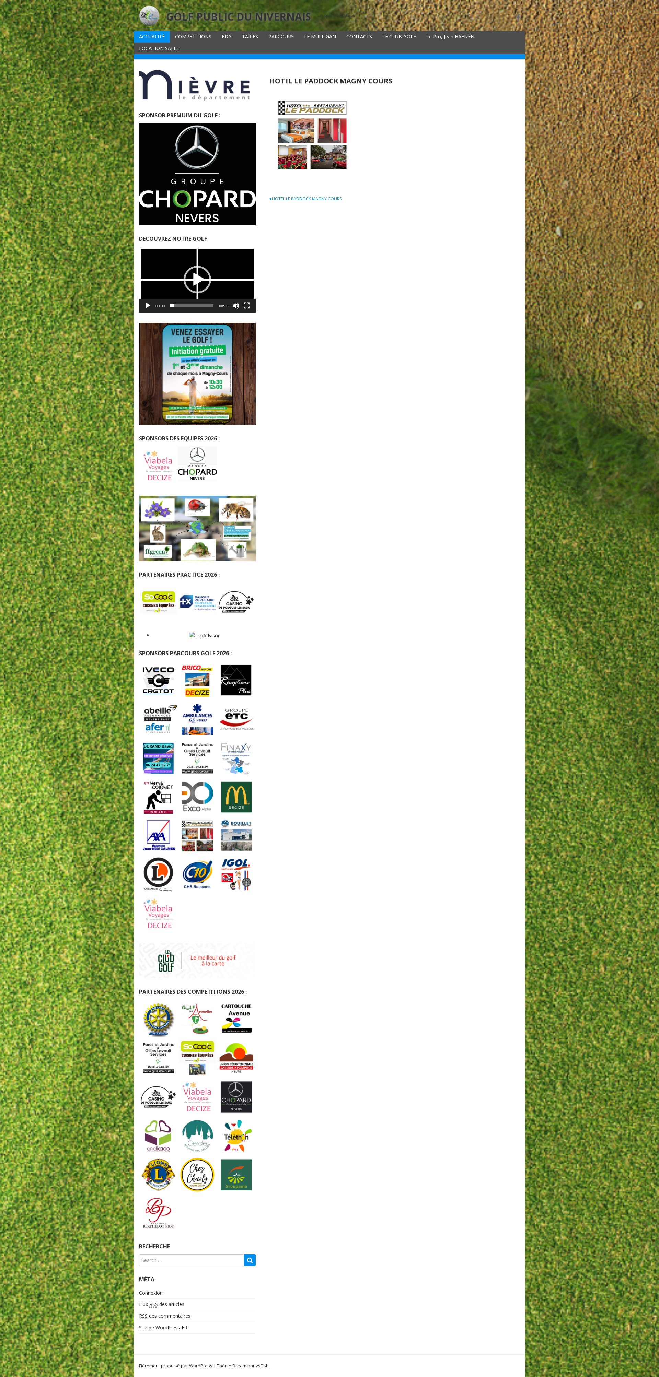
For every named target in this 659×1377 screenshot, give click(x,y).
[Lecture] (147, 305)
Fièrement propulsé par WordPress (175, 1366)
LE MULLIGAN (320, 36)
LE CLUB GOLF (399, 36)
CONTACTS (359, 36)
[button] (197, 279)
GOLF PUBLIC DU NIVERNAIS (238, 17)
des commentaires (164, 1316)
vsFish (262, 1366)
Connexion (151, 1293)
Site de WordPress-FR (163, 1327)
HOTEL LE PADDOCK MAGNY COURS (306, 199)
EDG (227, 36)
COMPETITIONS (193, 36)
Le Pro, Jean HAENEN (450, 36)
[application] (197, 280)
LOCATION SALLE (159, 48)
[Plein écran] (246, 305)
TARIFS (250, 36)
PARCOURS (281, 36)
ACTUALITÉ (152, 36)
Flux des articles (161, 1304)
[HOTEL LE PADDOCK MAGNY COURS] (312, 135)
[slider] (191, 305)
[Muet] (235, 305)
